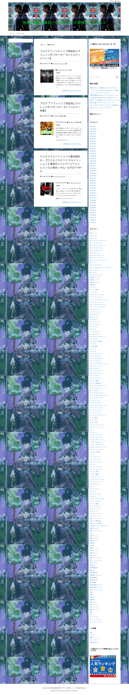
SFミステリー (93, 272)
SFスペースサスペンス (96, 248)
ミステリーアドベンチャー (97, 499)
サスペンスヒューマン (96, 366)
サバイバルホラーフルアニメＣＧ (99, 395)
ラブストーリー (94, 511)
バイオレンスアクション (96, 435)
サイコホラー (93, 344)
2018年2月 (93, 220)
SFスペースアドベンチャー (97, 245)
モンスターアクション (96, 506)
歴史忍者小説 (93, 572)
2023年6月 (93, 131)
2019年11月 (93, 168)
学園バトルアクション (96, 531)
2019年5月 (93, 183)
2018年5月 (93, 212)
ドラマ (91, 430)
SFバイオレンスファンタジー (98, 260)
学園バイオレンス (95, 528)
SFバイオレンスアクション (97, 255)
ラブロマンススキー (95, 513)
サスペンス (93, 348)
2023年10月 (93, 129)
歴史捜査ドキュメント (96, 575)
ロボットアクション (95, 516)
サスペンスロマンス (95, 378)
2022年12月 (93, 143)
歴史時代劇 (93, 582)
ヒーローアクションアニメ (97, 479)
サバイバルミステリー (96, 398)
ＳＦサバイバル (94, 617)
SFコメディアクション (96, 243)
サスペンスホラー (95, 368)
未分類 (91, 545)
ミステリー (93, 496)
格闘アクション (94, 548)
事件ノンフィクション (96, 518)
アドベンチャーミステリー (97, 307)
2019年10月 (93, 170)
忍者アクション (94, 535)
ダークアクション (95, 420)
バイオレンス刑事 (58, 116)
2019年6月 (93, 180)
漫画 (65, 116)
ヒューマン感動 (94, 474)
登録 (91, 632)
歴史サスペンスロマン (96, 558)
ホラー (91, 486)
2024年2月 (93, 126)
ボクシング (93, 491)
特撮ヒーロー (93, 602)
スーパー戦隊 (93, 417)
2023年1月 (93, 141)
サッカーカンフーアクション (98, 385)
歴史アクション (94, 550)
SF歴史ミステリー (95, 282)
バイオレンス (93, 432)
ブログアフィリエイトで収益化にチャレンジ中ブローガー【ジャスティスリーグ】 (60, 55)
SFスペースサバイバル (96, 250)
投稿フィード (93, 637)
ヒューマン (93, 464)
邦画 (91, 612)
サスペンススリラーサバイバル (98, 363)
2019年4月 (93, 185)
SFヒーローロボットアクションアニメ (100, 267)
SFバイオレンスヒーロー (97, 257)
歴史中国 (92, 565)
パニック (92, 454)
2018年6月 (93, 210)
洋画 (66, 63)
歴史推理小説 (93, 577)
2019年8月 (93, 175)
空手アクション (94, 604)
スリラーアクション (95, 412)
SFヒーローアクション (96, 265)
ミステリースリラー (95, 501)
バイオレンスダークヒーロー (98, 447)
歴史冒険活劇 (93, 567)
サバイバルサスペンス (96, 388)
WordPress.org (94, 642)
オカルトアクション (95, 314)
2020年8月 (93, 156)
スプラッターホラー (95, 403)
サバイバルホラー (95, 390)
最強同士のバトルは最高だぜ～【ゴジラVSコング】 (104, 88)
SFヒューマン (93, 262)
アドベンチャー (94, 292)
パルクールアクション (96, 462)
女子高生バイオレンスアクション (99, 526)
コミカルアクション (95, 334)
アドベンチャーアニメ (96, 302)
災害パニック (93, 597)
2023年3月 (93, 136)
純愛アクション (94, 609)
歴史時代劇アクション (96, 585)
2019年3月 (93, 188)
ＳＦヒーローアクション (96, 622)
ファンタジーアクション (96, 481)
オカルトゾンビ (94, 316)
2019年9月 (93, 173)
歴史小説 (92, 570)
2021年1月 (93, 151)
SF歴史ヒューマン (95, 280)
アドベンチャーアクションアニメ (99, 299)
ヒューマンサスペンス (96, 469)
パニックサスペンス (95, 457)
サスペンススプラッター (96, 358)
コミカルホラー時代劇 (96, 341)
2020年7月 (93, 158)
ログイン (92, 635)
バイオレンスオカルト (96, 442)
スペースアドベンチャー (96, 408)
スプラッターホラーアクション (98, 405)
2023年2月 (93, 139)
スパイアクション (95, 400)
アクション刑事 (94, 289)
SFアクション (93, 233)
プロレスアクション (95, 484)
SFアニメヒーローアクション (98, 240)
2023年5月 (93, 134)
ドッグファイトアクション (97, 427)
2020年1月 (93, 166)
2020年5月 (93, 163)
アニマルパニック (95, 309)
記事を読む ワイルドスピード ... (72, 202)
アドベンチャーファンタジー (98, 304)
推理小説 (92, 543)
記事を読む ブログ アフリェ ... (72, 143)
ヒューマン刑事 (94, 471)
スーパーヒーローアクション (98, 415)
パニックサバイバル (95, 459)
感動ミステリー (94, 538)
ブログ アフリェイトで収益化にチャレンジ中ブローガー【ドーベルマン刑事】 (60, 107)
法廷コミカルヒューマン (96, 590)
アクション (93, 287)
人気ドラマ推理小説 (95, 521)
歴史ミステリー (94, 562)
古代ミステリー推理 (95, 523)
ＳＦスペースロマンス (96, 619)
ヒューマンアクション (96, 467)
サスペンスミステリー (96, 371)
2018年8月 (93, 205)
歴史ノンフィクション (96, 560)
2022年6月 (93, 148)
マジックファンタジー (96, 494)
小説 (91, 533)
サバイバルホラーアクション (98, 393)
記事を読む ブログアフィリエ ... (72, 90)
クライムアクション (95, 331)
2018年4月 (93, 215)
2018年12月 (93, 195)
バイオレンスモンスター (96, 449)
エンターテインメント (59, 176)
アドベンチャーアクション (97, 294)
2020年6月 (93, 161)
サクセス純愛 (93, 346)
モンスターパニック (95, 508)
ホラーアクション (95, 489)
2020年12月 (93, 153)
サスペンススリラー (95, 361)
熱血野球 (92, 599)
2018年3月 (93, 217)
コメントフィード (95, 640)
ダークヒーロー (94, 422)
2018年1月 (93, 222)
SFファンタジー (94, 270)
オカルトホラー (94, 319)
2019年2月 (93, 190)
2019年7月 (93, 178)
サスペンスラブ (94, 376)
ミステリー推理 (94, 503)
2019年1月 (93, 193)
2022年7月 (93, 146)
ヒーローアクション (58, 63)
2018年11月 (93, 198)
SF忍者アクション (95, 277)
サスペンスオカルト (95, 356)
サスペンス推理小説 (95, 383)
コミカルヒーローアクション (98, 336)
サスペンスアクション (96, 353)
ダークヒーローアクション (97, 425)
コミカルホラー (94, 339)
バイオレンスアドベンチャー (98, 439)
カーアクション (94, 326)
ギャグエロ (93, 329)
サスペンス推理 (94, 380)
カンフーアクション (95, 324)
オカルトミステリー (95, 321)
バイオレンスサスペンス (96, 444)
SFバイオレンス (94, 253)
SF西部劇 (92, 285)
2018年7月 (93, 207)
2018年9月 (93, 202)
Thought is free (74, 690)
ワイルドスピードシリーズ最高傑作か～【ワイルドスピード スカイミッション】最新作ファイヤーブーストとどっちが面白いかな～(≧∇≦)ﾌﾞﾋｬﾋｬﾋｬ (61, 164)
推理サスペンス (94, 540)
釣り (91, 614)
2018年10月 (93, 200)
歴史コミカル (93, 555)
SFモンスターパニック (96, 275)
